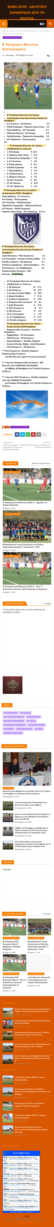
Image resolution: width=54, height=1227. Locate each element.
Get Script (13, 1212)
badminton (26, 713)
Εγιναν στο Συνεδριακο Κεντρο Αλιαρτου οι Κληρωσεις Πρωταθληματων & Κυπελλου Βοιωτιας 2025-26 (32, 816)
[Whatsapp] (28, 434)
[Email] (38, 434)
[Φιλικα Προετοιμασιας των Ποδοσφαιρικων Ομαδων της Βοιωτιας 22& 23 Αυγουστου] (8, 1012)
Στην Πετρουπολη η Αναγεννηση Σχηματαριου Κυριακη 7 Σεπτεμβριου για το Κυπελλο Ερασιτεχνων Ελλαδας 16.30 (33, 843)
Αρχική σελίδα (8, 31)
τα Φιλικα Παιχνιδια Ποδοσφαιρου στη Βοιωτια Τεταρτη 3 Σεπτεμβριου (31, 803)
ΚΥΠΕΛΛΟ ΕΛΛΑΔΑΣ (38, 725)
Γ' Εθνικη (32, 721)
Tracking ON (28, 1212)
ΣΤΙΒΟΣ (40, 729)
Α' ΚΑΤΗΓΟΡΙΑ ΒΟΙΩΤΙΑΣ (15, 717)
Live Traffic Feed (21, 1153)
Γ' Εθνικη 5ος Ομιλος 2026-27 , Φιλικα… (21, 1164)
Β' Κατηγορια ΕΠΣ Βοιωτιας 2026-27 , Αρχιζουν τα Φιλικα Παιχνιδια (25, 503)
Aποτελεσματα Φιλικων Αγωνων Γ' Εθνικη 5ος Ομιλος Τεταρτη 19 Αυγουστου (32, 1033)
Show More (47, 914)
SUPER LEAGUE (11, 713)
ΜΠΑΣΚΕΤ (9, 729)
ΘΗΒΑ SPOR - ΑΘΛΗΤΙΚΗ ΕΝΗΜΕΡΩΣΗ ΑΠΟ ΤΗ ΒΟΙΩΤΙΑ (27, 12)
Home (27, 1216)
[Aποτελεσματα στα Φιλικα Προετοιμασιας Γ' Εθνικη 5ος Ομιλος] (8, 1024)
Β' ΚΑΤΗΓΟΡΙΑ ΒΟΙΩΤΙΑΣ (26, 31)
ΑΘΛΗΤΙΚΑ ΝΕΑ (34, 717)
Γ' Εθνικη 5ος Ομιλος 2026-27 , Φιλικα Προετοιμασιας (29, 1078)
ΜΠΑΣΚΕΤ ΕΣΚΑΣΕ (25, 729)
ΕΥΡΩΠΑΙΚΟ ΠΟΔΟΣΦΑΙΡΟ (15, 725)
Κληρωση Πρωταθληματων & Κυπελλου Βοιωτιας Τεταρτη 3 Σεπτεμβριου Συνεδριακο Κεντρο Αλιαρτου (26, 792)
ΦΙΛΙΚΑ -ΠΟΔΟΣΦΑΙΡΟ (14, 733)
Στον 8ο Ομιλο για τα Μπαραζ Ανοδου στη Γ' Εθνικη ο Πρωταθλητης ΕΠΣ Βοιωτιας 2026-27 (33, 1058)
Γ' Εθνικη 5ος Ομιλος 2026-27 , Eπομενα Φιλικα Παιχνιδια (30, 1116)
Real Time (21, 1212)
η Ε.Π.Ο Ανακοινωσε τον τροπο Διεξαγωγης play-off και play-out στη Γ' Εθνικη (32, 1045)
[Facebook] (17, 434)
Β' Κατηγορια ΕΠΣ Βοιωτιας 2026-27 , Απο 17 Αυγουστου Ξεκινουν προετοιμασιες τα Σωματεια (25, 587)
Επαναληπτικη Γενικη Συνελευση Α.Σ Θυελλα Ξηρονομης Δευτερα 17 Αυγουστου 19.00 (23, 545)
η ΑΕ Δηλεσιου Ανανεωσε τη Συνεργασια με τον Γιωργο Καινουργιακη (39, 980)
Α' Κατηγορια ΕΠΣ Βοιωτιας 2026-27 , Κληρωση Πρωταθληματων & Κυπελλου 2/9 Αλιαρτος (32, 1091)
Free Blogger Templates (34, 1220)
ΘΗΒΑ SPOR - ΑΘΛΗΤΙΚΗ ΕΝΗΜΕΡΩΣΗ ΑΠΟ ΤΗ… (20, 1158)
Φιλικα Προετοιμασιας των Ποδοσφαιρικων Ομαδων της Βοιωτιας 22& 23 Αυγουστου (33, 1010)
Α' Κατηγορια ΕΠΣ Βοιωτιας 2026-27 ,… (19, 1179)
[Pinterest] (33, 434)
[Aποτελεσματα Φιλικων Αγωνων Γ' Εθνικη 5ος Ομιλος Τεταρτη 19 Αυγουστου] (8, 1035)
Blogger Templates (23, 1219)
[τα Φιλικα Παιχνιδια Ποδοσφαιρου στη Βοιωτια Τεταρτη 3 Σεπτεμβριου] (8, 805)
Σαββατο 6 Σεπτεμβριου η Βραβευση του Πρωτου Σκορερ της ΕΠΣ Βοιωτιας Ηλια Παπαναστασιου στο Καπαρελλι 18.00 (31, 830)
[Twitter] (22, 434)
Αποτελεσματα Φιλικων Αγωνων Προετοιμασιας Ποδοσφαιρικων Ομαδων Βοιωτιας (31, 1129)
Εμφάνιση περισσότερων (41, 463)
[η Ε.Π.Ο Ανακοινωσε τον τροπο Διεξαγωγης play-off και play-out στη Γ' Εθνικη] (8, 1047)
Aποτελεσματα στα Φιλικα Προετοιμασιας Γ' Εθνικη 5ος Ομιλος (33, 1022)
